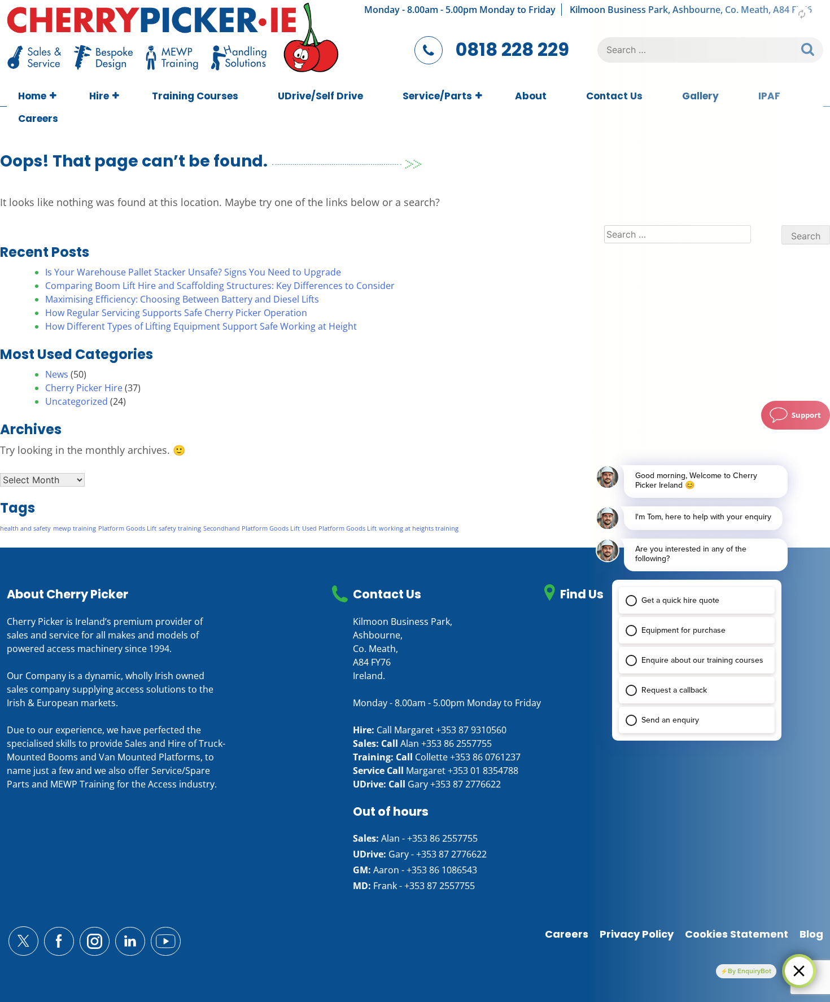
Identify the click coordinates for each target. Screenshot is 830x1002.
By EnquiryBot (749, 971)
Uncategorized (76, 401)
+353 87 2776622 (465, 784)
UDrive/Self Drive (320, 96)
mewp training (74, 528)
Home (32, 96)
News (56, 374)
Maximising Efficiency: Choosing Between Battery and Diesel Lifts (182, 299)
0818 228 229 (512, 49)
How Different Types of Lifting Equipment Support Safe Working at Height (201, 326)
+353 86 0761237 (485, 757)
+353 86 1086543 (442, 870)
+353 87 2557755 (439, 886)
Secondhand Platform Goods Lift (251, 528)
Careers (38, 118)
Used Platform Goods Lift (339, 528)
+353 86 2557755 (456, 743)
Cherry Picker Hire (84, 388)
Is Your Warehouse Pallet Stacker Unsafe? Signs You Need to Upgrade (193, 272)
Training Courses (195, 96)
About (531, 96)
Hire (99, 96)
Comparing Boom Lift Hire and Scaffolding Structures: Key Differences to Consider (220, 285)
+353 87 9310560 (471, 730)
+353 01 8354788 (483, 770)
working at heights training (418, 528)
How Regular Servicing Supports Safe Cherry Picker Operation (176, 313)
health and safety (25, 528)
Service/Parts (437, 96)
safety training (180, 528)
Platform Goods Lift (127, 528)
